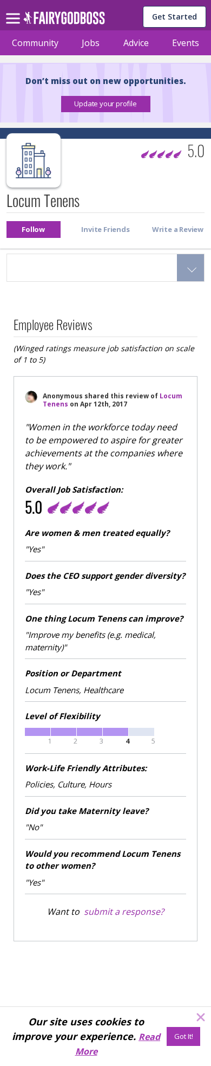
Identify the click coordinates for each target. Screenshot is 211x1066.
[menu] (14, 10)
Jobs (91, 43)
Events (185, 43)
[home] (64, 20)
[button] (105, 104)
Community (35, 43)
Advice (136, 43)
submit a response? (124, 912)
